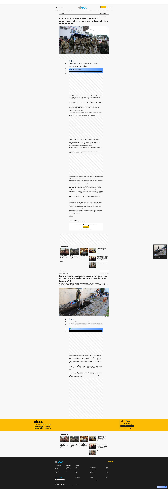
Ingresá (131, 428)
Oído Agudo (68, 10)
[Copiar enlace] (65, 73)
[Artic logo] (57, 484)
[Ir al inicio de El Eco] (82, 7)
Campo (61, 10)
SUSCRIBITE (103, 7)
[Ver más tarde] (65, 61)
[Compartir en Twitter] (65, 63)
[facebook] (65, 68)
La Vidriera (64, 10)
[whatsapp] (65, 71)
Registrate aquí (89, 229)
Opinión (72, 10)
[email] (65, 66)
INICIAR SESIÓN (85, 227)
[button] (70, 61)
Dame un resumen (85, 71)
